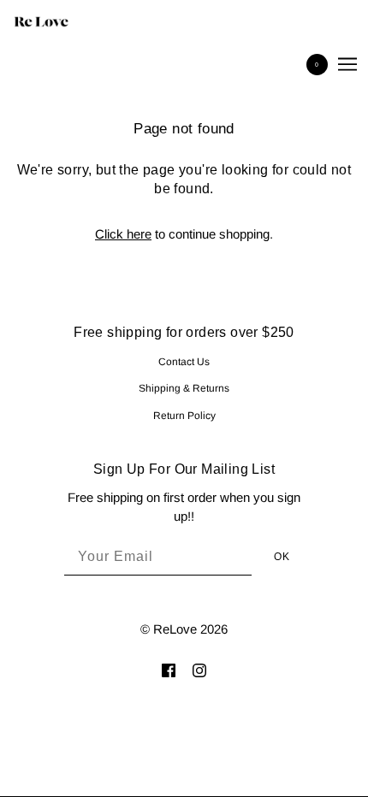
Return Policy (184, 416)
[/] (58, 21)
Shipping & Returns (184, 388)
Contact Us (184, 362)
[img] (168, 670)
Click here (123, 234)
